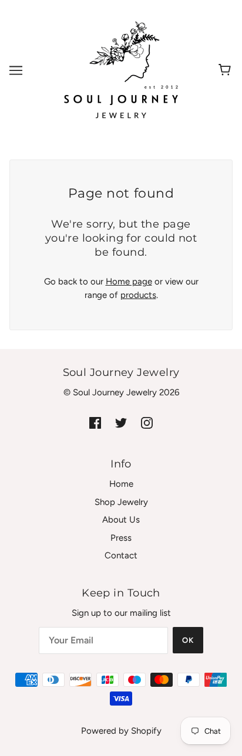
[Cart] (226, 70)
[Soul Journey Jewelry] (121, 70)
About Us (121, 519)
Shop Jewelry (121, 502)
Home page (129, 281)
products (138, 295)
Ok (188, 640)
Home (121, 484)
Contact (121, 555)
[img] (95, 422)
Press (121, 538)
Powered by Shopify (121, 731)
